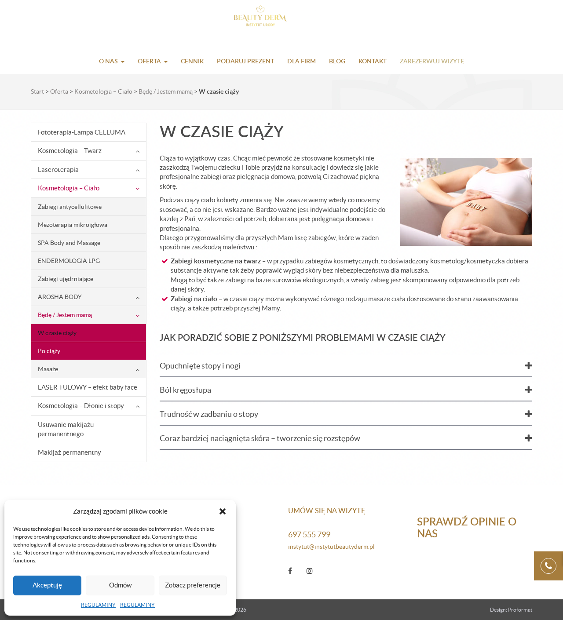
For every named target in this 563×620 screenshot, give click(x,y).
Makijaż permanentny (69, 452)
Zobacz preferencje (192, 585)
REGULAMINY (98, 605)
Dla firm (301, 61)
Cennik (192, 61)
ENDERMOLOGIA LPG (69, 260)
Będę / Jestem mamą (166, 91)
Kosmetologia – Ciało (103, 91)
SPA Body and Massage (69, 242)
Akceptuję (47, 585)
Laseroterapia (58, 169)
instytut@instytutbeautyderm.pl (331, 546)
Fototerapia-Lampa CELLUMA (81, 132)
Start (37, 91)
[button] (222, 511)
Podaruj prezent (245, 61)
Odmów (120, 585)
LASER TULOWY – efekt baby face (87, 387)
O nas (108, 61)
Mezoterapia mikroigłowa (72, 224)
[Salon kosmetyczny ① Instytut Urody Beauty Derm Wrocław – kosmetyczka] (281, 18)
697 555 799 (309, 534)
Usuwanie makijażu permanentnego (66, 429)
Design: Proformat (511, 610)
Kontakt (372, 61)
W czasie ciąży (57, 332)
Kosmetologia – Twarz (70, 150)
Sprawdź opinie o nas (466, 527)
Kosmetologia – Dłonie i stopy (81, 405)
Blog (337, 61)
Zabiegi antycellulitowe (70, 206)
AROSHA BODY (60, 296)
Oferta (149, 61)
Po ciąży (49, 350)
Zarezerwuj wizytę (432, 61)
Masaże (48, 368)
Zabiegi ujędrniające (65, 278)
